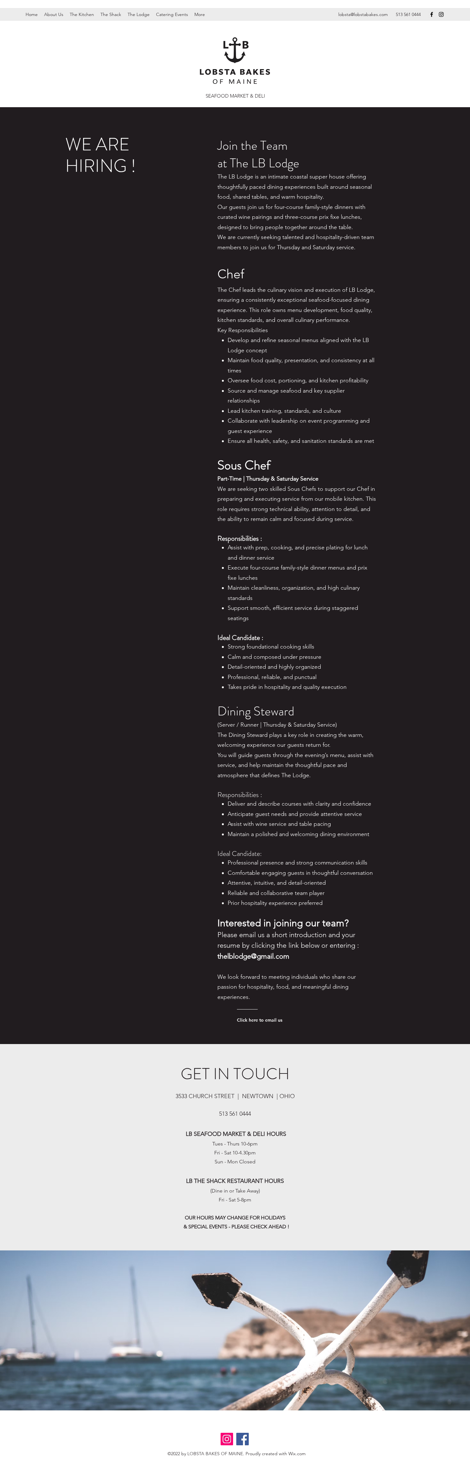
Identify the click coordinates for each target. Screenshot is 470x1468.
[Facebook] (431, 14)
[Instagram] (441, 14)
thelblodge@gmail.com (253, 956)
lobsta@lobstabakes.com (363, 14)
